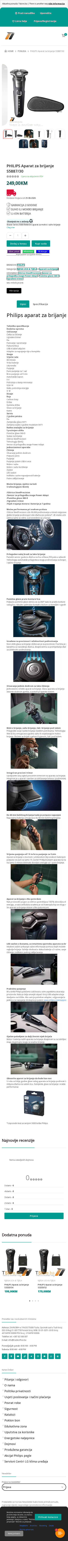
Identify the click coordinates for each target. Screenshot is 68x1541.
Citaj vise (11, 227)
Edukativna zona (15, 1426)
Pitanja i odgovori (16, 1379)
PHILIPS (21, 265)
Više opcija (14, 290)
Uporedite (45, 13)
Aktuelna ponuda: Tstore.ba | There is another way (33, 3)
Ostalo (51, 1526)
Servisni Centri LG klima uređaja (26, 1461)
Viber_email (14, 251)
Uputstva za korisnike (19, 1432)
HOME (11, 51)
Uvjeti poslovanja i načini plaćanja (27, 1397)
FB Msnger (42, 251)
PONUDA (22, 51)
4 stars (9, 1191)
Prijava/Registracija (45, 21)
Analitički (33, 1526)
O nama (9, 1385)
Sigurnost (11, 1409)
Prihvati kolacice (48, 1517)
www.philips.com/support (55, 1000)
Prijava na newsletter (11, 1482)
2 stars (9, 1203)
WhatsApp (28, 251)
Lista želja (21, 21)
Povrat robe (12, 1403)
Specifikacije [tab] (40, 304)
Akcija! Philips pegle (17, 1455)
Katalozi (9, 1414)
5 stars (9, 1185)
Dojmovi (10, 1444)
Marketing (43, 1526)
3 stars (9, 1197)
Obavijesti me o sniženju (18, 221)
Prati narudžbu (26, 13)
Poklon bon (12, 1420)
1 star (8, 1209)
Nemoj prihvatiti (14, 1533)
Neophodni (24, 1526)
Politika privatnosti (17, 1391)
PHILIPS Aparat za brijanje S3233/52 (50, 1286)
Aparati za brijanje (48, 269)
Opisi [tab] (23, 304)
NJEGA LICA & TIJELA (27, 269)
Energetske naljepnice (19, 1438)
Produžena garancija (18, 1450)
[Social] (4, 1356)
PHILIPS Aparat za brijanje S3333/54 (16, 1286)
